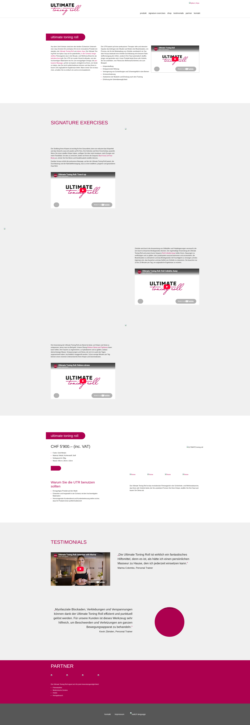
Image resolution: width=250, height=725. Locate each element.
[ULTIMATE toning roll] (194, 3)
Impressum (119, 714)
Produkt (143, 13)
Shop (169, 13)
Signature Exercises (157, 13)
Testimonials (178, 13)
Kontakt (197, 13)
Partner (189, 13)
